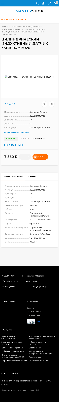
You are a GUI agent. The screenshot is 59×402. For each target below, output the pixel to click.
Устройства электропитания (14, 361)
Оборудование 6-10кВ (39, 361)
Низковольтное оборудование (26, 27)
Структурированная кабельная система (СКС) (12, 356)
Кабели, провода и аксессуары (37, 343)
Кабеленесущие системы (12, 351)
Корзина (30, 308)
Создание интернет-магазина (14, 390)
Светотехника (35, 357)
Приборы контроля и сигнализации (17, 29)
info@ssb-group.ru (9, 281)
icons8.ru (47, 381)
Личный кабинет (34, 312)
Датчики (41, 29)
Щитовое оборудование (12, 348)
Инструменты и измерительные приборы (40, 352)
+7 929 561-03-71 (8, 276)
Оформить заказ (34, 315)
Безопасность (35, 348)
